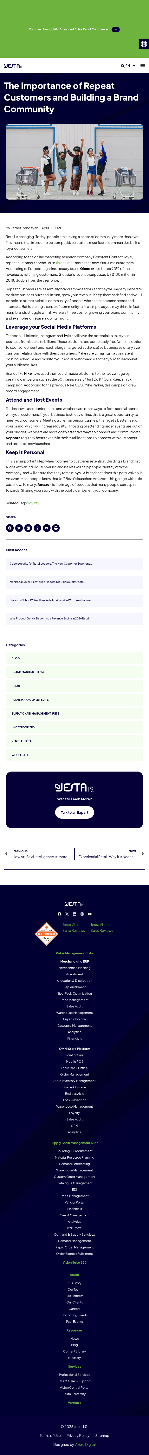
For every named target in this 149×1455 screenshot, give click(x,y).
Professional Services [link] (74, 1375)
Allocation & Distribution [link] (74, 980)
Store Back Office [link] (74, 1068)
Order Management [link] (74, 1074)
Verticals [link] (74, 1403)
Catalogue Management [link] (75, 1183)
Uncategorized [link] (23, 727)
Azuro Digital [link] (85, 1444)
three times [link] (65, 262)
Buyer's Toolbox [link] (74, 1019)
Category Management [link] (74, 1025)
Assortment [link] (74, 974)
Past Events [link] (74, 1321)
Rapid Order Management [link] (74, 1247)
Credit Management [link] (74, 1215)
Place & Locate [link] (74, 1087)
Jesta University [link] (74, 1394)
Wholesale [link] (20, 755)
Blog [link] (16, 658)
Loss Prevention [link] (74, 1100)
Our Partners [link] (74, 1296)
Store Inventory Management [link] (74, 1081)
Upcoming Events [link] (75, 1315)
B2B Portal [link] (74, 1228)
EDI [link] (74, 1189)
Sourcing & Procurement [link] (75, 1151)
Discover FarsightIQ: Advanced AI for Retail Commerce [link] (68, 29)
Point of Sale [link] (74, 1055)
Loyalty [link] (74, 1113)
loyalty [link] (33, 503)
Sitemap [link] (102, 1435)
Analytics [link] (74, 1032)
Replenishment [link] (74, 987)
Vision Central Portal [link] (74, 1387)
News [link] (74, 1338)
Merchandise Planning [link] (74, 968)
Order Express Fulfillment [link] (74, 1254)
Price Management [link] (74, 1000)
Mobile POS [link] (74, 1061)
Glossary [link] (74, 1358)
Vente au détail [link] (23, 741)
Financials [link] (74, 1038)
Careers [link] (74, 1309)
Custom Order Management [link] (74, 1177)
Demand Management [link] (74, 1241)
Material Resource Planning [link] (74, 1157)
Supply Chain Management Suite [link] (35, 713)
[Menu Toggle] (142, 65)
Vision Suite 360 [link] (75, 1262)
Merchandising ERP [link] (74, 961)
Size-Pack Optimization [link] (74, 993)
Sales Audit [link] (74, 1006)
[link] (144, 44)
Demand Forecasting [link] (74, 1164)
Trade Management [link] (74, 1196)
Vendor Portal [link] (74, 1202)
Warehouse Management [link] (74, 1013)
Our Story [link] (74, 1283)
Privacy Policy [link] (78, 1435)
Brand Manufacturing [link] (28, 672)
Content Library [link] (74, 1351)
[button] (123, 66)
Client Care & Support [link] (74, 1381)
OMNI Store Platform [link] (74, 1049)
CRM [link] (74, 1126)
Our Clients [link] (74, 1302)
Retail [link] (16, 686)
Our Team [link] (74, 1289)
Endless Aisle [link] (74, 1093)
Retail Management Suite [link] (30, 699)
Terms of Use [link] (50, 1435)
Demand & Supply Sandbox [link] (74, 1234)
